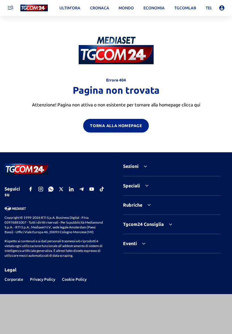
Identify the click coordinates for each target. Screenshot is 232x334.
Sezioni (131, 166)
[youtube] (91, 189)
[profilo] (222, 8)
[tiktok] (102, 189)
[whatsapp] (51, 189)
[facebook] (30, 189)
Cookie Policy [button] (74, 279)
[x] (61, 189)
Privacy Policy (42, 279)
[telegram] (81, 189)
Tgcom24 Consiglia (143, 224)
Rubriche (132, 204)
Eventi (130, 243)
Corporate (14, 279)
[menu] (10, 8)
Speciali (131, 185)
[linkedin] (71, 189)
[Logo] (34, 8)
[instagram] (41, 189)
